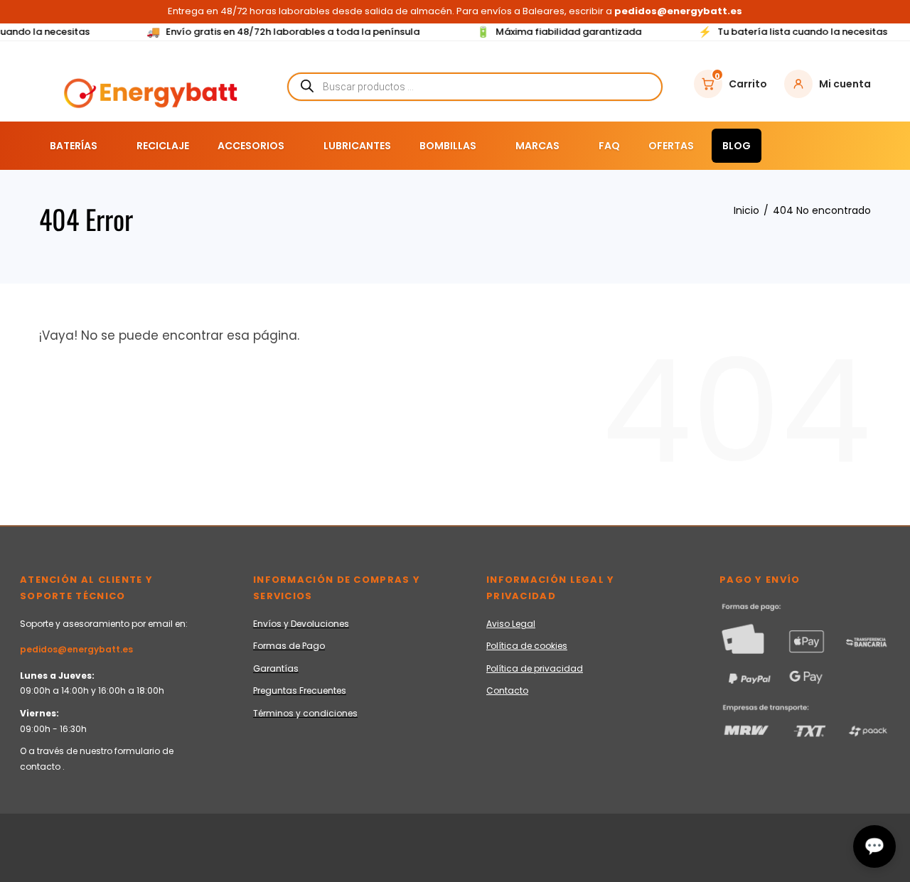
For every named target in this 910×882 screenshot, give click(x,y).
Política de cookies (526, 646)
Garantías (276, 668)
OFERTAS (671, 146)
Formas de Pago (289, 646)
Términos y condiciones (305, 713)
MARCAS (537, 146)
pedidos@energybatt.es (76, 649)
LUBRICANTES (357, 146)
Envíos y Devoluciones (301, 624)
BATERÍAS (73, 146)
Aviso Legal (510, 624)
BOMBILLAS (447, 146)
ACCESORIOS (251, 146)
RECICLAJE (162, 146)
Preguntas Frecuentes (299, 690)
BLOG (736, 146)
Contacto (507, 690)
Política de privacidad (534, 668)
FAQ (609, 146)
